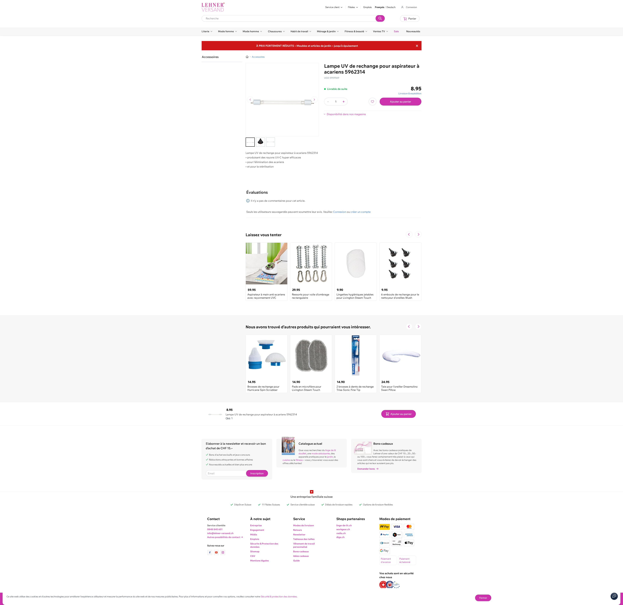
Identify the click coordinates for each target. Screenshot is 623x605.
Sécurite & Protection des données (264, 545)
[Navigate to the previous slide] (409, 234)
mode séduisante (321, 453)
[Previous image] (250, 99)
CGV (252, 556)
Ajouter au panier (400, 101)
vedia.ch (341, 533)
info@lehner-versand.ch (220, 533)
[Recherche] (380, 18)
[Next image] (314, 99)
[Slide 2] (260, 142)
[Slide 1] (250, 142)
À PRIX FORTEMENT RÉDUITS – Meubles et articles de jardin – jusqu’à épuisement (307, 45)
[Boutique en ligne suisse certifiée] (383, 585)
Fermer (483, 597)
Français (379, 7)
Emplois (367, 7)
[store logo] (213, 7)
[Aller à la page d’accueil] (247, 56)
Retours (297, 530)
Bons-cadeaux (301, 551)
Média (253, 534)
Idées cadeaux (301, 556)
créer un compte (361, 211)
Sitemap (254, 551)
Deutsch (391, 7)
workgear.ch (343, 529)
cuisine (286, 460)
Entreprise (256, 525)
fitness (299, 460)
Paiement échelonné (404, 560)
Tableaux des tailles (304, 539)
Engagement (257, 530)
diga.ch (340, 537)
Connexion (339, 211)
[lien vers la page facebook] (210, 552)
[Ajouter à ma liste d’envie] (372, 101)
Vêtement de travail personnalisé (304, 545)
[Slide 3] (270, 142)
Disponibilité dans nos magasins (346, 114)
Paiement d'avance (386, 560)
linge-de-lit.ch (344, 525)
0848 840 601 (214, 529)
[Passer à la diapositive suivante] (418, 234)
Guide (296, 560)
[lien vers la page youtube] (217, 552)
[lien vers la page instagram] (222, 552)
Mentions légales (259, 560)
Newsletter (299, 534)
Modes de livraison (303, 525)
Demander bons (366, 468)
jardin (330, 456)
